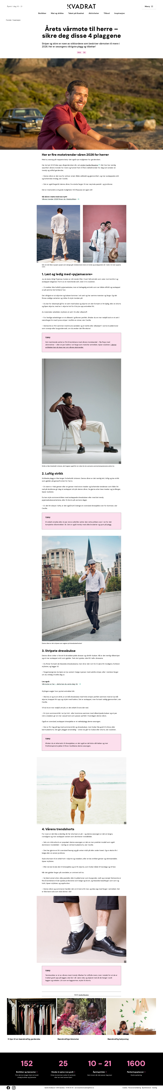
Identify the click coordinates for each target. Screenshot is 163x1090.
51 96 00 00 (70, 1088)
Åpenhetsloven (146, 1088)
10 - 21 (14, 6)
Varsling (154, 1088)
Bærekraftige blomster (68, 1039)
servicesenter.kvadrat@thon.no (84, 1088)
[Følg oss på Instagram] (14, 1087)
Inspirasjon (16, 20)
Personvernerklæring (134, 1088)
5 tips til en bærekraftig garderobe (24, 1039)
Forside (8, 20)
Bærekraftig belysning (118, 1039)
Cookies (124, 1088)
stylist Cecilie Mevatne (89, 165)
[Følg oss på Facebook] (8, 1087)
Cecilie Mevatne (83, 995)
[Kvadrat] (81, 6)
